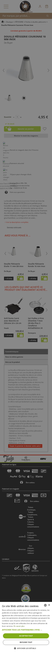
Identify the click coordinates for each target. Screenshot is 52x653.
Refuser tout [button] (26, 642)
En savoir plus (19, 626)
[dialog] (26, 627)
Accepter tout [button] (26, 636)
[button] (26, 630)
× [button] (49, 605)
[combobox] (45, 605)
